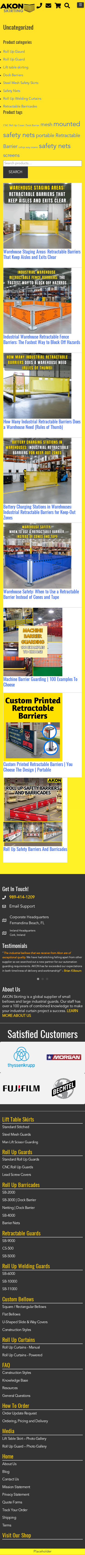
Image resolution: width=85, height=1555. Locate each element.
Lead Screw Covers (16, 1175)
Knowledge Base (15, 1381)
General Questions (16, 1396)
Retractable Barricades (20, 106)
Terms (6, 1525)
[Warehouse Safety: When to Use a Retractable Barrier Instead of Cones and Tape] (37, 526)
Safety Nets (11, 91)
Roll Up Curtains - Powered (22, 1355)
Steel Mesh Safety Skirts (20, 83)
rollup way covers (28, 147)
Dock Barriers (13, 75)
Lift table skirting (15, 67)
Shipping (9, 1518)
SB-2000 (8, 1193)
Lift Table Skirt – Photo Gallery (24, 1439)
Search (15, 172)
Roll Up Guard (14, 59)
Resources (10, 1388)
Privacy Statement (15, 1495)
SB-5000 (8, 1256)
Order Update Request (19, 1413)
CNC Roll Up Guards (17, 1167)
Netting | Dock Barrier (18, 1208)
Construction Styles (16, 1330)
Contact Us (10, 1479)
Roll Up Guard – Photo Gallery (24, 1446)
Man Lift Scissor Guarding (20, 1142)
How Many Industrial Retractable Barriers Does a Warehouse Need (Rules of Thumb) (41, 424)
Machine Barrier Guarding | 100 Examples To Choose (40, 682)
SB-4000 (8, 1216)
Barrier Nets (11, 1223)
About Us (9, 1464)
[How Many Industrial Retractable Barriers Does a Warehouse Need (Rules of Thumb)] (37, 356)
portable (45, 135)
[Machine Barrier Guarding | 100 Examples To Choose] (32, 611)
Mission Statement (16, 1487)
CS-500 (7, 1248)
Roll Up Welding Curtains (22, 99)
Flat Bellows (11, 1314)
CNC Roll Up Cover (13, 125)
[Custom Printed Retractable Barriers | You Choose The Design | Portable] (32, 696)
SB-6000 (8, 1274)
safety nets (55, 146)
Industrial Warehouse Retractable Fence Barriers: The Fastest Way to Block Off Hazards (41, 339)
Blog (5, 1472)
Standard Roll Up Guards (20, 1159)
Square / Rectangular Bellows (24, 1307)
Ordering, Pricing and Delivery (25, 1421)
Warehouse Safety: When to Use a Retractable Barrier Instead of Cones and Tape (41, 594)
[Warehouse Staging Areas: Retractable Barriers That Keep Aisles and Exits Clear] (37, 186)
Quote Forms (12, 1502)
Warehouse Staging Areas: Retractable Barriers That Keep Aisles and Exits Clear (41, 254)
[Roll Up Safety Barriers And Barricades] (32, 781)
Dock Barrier (32, 125)
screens (11, 155)
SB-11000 (9, 1289)
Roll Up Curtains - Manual (21, 1347)
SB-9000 (8, 1241)
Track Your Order (14, 1510)
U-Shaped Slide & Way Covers (25, 1322)
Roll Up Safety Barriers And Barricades (35, 848)
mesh (46, 124)
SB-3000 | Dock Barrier (19, 1200)
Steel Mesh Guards (16, 1135)
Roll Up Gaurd (14, 52)
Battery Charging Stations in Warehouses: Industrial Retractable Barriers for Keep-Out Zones (39, 512)
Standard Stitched (15, 1127)
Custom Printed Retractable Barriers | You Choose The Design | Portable (38, 767)
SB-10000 (9, 1282)
